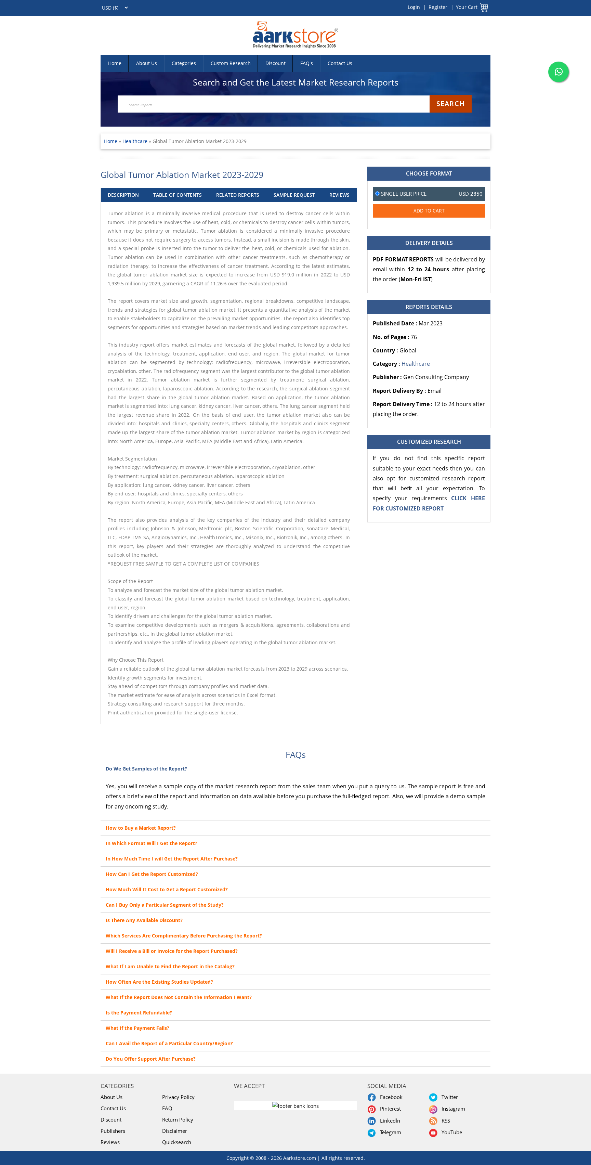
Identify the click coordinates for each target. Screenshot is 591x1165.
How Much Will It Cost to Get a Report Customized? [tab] (167, 889)
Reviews (110, 1142)
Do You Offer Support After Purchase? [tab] (151, 1059)
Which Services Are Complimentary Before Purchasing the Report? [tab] (184, 935)
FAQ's (306, 63)
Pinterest (389, 1108)
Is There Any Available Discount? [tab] (144, 920)
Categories (184, 63)
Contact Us (340, 63)
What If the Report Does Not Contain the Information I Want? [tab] (179, 997)
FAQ (167, 1108)
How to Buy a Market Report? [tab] (141, 828)
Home (114, 63)
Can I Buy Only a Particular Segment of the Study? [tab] (165, 905)
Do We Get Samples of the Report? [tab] (146, 768)
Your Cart (466, 7)
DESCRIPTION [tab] (123, 195)
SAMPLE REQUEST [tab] (294, 195)
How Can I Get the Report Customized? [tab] (152, 874)
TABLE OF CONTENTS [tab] (177, 195)
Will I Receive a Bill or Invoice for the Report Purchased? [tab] (172, 951)
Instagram (452, 1108)
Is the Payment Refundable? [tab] (139, 1012)
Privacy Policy (178, 1096)
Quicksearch (176, 1142)
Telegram (389, 1132)
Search (450, 103)
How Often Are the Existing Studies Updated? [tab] (159, 982)
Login (414, 7)
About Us (146, 63)
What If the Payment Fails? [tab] (137, 1028)
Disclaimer (174, 1130)
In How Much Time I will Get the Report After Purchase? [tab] (172, 858)
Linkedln (388, 1120)
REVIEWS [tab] (339, 195)
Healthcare (135, 141)
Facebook (390, 1096)
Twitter (448, 1096)
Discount (275, 63)
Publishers (113, 1130)
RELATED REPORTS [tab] (237, 195)
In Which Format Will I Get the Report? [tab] (151, 843)
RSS (444, 1120)
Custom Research (231, 63)
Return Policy (177, 1119)
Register (438, 7)
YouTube (450, 1132)
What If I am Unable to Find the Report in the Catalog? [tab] (170, 966)
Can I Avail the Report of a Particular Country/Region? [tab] (169, 1043)
